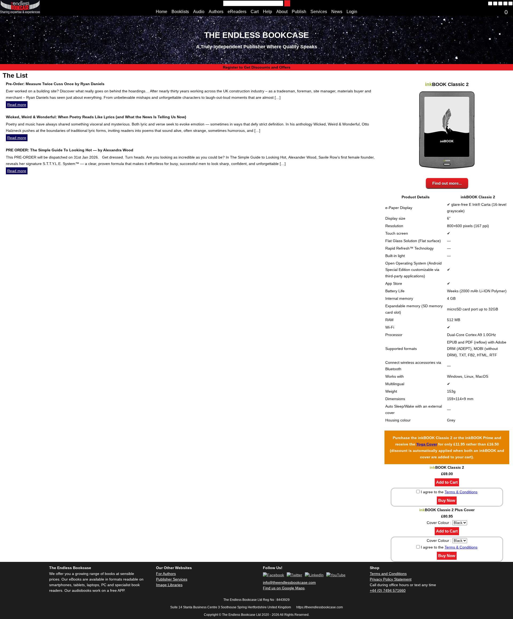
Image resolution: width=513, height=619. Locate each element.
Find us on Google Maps (284, 588)
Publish (299, 11)
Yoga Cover (426, 444)
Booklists (180, 11)
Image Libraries (169, 585)
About (281, 11)
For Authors (166, 573)
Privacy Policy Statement (390, 579)
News (336, 11)
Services (318, 11)
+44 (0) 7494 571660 (388, 590)
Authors (216, 11)
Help (267, 11)
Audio (198, 11)
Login (352, 11)
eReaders (237, 11)
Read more (16, 104)
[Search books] (287, 3)
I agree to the (448, 492)
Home (161, 11)
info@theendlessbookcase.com (289, 582)
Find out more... (447, 183)
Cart (255, 11)
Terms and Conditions (388, 573)
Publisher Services (171, 579)
